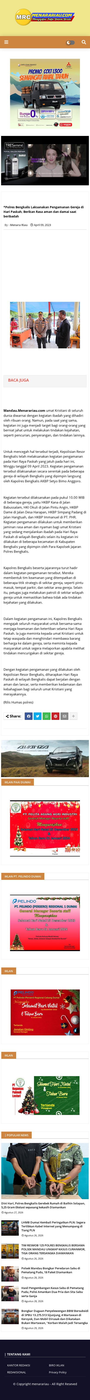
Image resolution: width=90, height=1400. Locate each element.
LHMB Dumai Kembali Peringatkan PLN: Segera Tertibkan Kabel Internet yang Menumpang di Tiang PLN (53, 1226)
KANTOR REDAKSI (18, 1365)
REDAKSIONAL (16, 1372)
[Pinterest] (55, 716)
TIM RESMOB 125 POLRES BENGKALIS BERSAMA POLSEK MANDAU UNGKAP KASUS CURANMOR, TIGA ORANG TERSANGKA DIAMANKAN (53, 1249)
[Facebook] (29, 716)
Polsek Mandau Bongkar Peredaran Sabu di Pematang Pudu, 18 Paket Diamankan (50, 1270)
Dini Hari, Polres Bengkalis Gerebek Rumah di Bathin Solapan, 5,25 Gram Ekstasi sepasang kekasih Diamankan (43, 1205)
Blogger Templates (29, 1391)
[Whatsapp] (46, 716)
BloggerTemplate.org (58, 1391)
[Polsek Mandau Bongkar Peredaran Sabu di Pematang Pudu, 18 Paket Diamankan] (10, 1274)
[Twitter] (38, 716)
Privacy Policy (58, 1372)
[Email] (64, 716)
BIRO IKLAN (56, 1365)
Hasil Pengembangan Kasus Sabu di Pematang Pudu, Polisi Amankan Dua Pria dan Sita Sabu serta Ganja (52, 1292)
